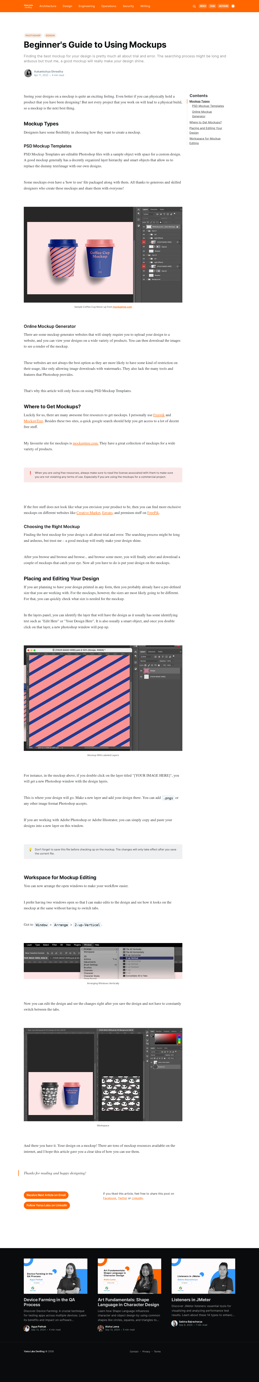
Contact (134, 1351)
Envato (107, 512)
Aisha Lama (112, 1326)
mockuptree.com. (85, 443)
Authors (223, 6)
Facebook (109, 1198)
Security (128, 6)
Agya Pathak (38, 1326)
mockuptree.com (122, 306)
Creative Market (88, 512)
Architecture (47, 6)
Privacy (146, 1351)
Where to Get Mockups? (205, 122)
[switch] (233, 6)
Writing (145, 6)
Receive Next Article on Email (46, 1195)
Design (67, 6)
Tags (212, 6)
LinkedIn (137, 1198)
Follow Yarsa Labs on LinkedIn (47, 1205)
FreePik (153, 512)
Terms (157, 1351)
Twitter (122, 1198)
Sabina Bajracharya (190, 1321)
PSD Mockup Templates (208, 106)
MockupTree (33, 420)
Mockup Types (199, 101)
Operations (108, 6)
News (203, 6)
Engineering (87, 6)
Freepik (159, 414)
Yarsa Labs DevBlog (34, 1351)
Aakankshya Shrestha (48, 71)
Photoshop (33, 35)
